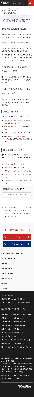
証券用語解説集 (6, 278)
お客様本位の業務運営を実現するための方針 (16, 314)
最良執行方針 (5, 329)
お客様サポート (6, 268)
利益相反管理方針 (21, 325)
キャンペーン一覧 (7, 273)
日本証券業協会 (6, 295)
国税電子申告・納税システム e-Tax (13, 309)
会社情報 (4, 283)
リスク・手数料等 (14, 3)
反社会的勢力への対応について (12, 336)
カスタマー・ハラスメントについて (13, 340)
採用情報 (4, 289)
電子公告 (16, 329)
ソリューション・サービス (10, 258)
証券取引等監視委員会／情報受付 (12, 299)
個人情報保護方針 (19, 322)
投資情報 (4, 263)
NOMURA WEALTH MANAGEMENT (13, 253)
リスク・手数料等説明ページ (11, 332)
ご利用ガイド (5, 322)
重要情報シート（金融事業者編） (12, 318)
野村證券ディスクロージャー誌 (11, 343)
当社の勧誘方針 (6, 325)
